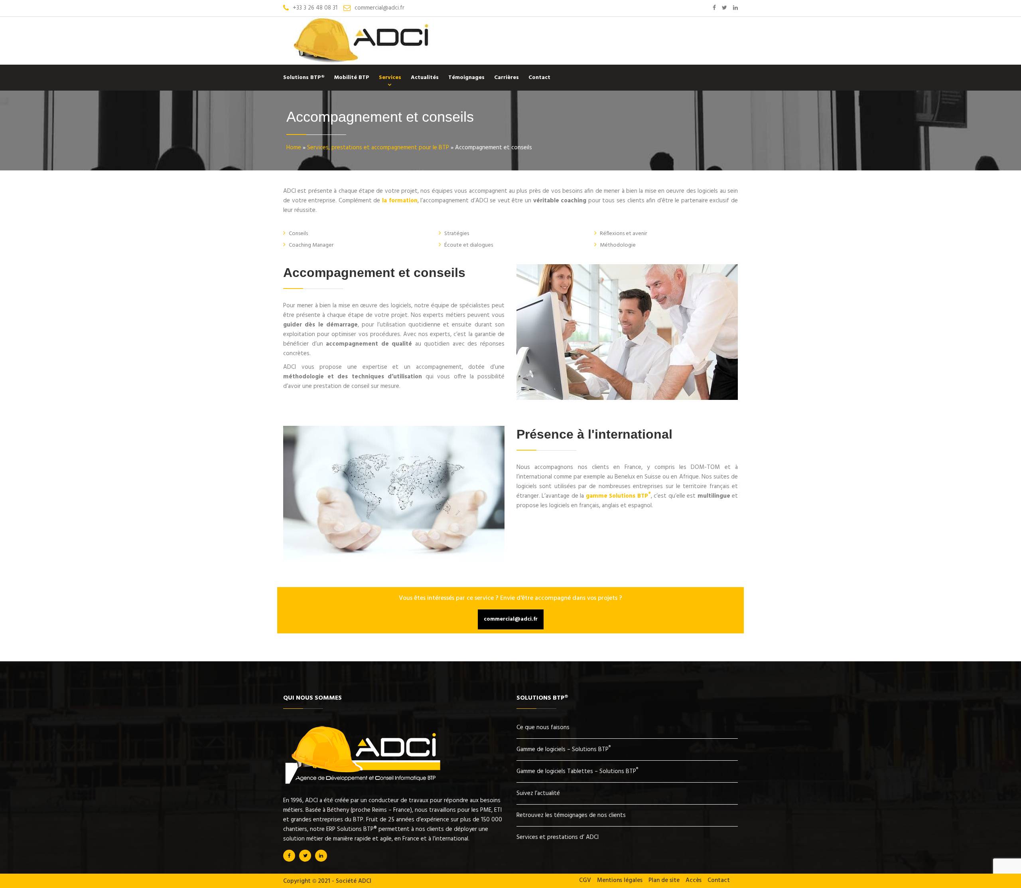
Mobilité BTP (351, 77)
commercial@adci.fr (511, 619)
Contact (539, 77)
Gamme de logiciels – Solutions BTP (563, 749)
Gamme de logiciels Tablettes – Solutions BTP (577, 771)
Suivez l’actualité (538, 793)
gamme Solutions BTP (618, 496)
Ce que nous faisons (543, 727)
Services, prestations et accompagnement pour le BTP (378, 147)
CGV (585, 880)
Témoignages (466, 77)
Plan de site (664, 880)
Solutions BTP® (304, 77)
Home (293, 147)
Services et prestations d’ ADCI (557, 837)
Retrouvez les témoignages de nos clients (571, 815)
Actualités (425, 77)
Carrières (506, 77)
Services (390, 77)
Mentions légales (620, 880)
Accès (694, 880)
